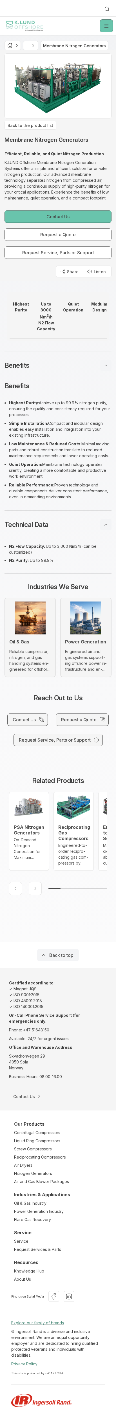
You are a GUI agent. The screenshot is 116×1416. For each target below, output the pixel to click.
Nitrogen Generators (33, 1173)
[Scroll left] (15, 888)
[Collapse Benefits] (105, 365)
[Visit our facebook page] (53, 1296)
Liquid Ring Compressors (37, 1140)
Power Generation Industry (39, 1211)
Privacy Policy (24, 1363)
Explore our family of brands (37, 1322)
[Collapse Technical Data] (105, 524)
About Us (22, 1279)
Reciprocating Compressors (40, 1157)
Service (21, 1241)
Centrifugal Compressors (37, 1132)
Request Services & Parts (37, 1249)
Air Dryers (23, 1165)
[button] (58, 365)
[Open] (106, 25)
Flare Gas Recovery (32, 1219)
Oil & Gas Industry (30, 1203)
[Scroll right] (35, 888)
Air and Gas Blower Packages (41, 1181)
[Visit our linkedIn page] (69, 1296)
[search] (107, 9)
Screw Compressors (33, 1148)
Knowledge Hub (29, 1271)
